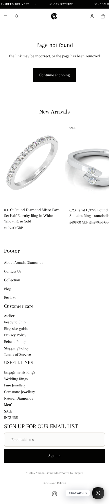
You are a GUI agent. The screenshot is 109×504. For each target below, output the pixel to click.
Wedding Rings (16, 379)
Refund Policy (15, 341)
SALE (8, 411)
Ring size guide (16, 328)
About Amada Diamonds (23, 262)
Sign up (54, 455)
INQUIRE (11, 417)
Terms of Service (17, 354)
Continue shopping (54, 75)
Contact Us (12, 271)
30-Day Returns (62, 4)
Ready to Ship (15, 322)
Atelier (9, 315)
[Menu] (6, 16)
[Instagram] (54, 494)
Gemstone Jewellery (19, 391)
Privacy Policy (15, 335)
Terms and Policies (54, 483)
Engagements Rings (19, 372)
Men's (8, 404)
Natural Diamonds (18, 398)
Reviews (10, 297)
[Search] (16, 16)
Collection (12, 280)
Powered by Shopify (71, 473)
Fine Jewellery (15, 385)
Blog (7, 289)
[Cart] (102, 16)
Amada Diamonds (47, 473)
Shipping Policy (16, 348)
